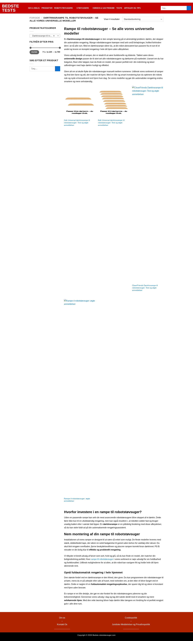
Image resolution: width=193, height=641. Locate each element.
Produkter (46, 8)
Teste (119, 8)
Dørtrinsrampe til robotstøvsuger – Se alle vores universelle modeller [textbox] (44, 36)
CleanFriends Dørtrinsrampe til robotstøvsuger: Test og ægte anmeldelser (145, 287)
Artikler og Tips (132, 8)
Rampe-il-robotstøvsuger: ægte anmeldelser (77, 500)
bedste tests (10, 8)
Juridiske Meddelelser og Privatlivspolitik (131, 624)
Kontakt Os (62, 624)
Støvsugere (83, 8)
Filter (34, 52)
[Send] (189, 8)
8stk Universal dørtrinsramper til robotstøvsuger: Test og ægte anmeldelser (111, 122)
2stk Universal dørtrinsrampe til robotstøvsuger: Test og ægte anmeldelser (77, 122)
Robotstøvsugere (63, 8)
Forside (35, 17)
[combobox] (45, 36)
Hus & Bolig (34, 8)
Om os (62, 618)
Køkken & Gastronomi (103, 8)
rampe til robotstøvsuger (102, 559)
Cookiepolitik (131, 618)
